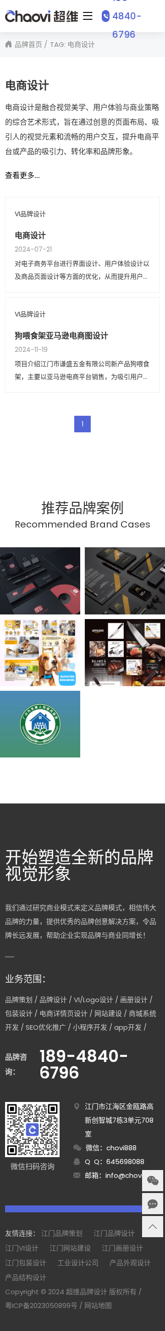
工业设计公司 (78, 1263)
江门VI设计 (21, 1248)
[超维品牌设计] (41, 16)
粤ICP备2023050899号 (41, 1305)
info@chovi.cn (129, 1175)
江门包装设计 (25, 1263)
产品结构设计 (25, 1277)
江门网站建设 (70, 1248)
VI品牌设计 (30, 214)
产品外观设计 (130, 1263)
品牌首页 (28, 44)
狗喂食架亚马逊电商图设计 (61, 336)
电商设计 (30, 235)
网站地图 (98, 1305)
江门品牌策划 (61, 1233)
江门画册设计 (122, 1248)
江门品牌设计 (114, 1233)
